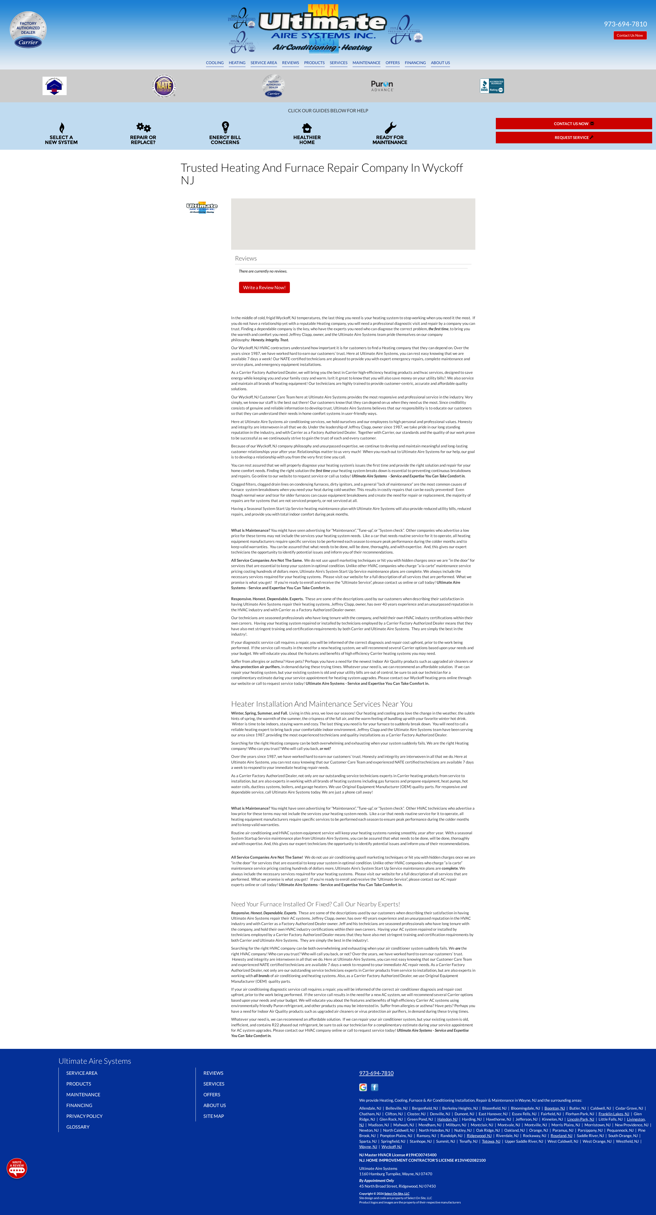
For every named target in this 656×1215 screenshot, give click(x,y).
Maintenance (367, 62)
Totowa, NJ (491, 1141)
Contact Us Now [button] (630, 35)
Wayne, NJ (368, 1146)
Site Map (213, 1116)
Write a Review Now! (264, 287)
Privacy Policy (84, 1116)
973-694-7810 (376, 1073)
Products (314, 62)
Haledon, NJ (447, 1119)
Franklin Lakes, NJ (614, 1113)
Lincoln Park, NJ (580, 1119)
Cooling (215, 62)
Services (338, 62)
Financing (415, 62)
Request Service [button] (572, 137)
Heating (237, 62)
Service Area (264, 62)
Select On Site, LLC (396, 1194)
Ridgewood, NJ (479, 1135)
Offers (393, 62)
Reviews (290, 62)
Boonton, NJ (555, 1108)
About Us (440, 62)
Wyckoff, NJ (392, 1146)
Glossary (77, 1127)
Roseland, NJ (561, 1135)
